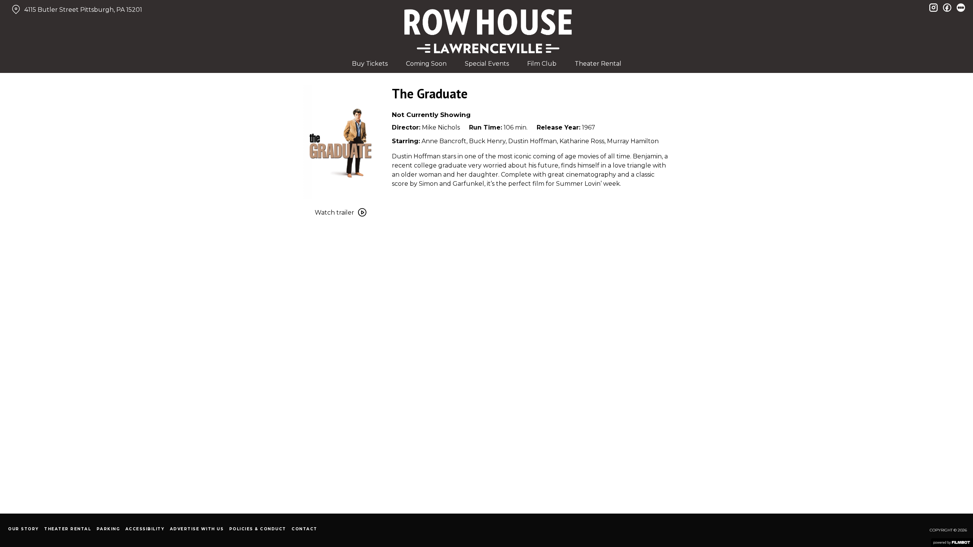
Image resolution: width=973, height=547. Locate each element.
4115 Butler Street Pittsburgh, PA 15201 (83, 9)
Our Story (23, 528)
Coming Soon (426, 63)
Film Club (541, 63)
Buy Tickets (370, 63)
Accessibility (145, 528)
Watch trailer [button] (334, 212)
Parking (108, 528)
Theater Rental (598, 63)
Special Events (487, 63)
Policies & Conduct (257, 528)
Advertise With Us (197, 528)
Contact (304, 528)
